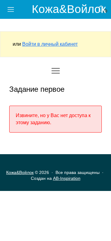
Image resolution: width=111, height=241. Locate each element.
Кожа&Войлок (69, 9)
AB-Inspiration (66, 178)
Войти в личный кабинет (50, 44)
